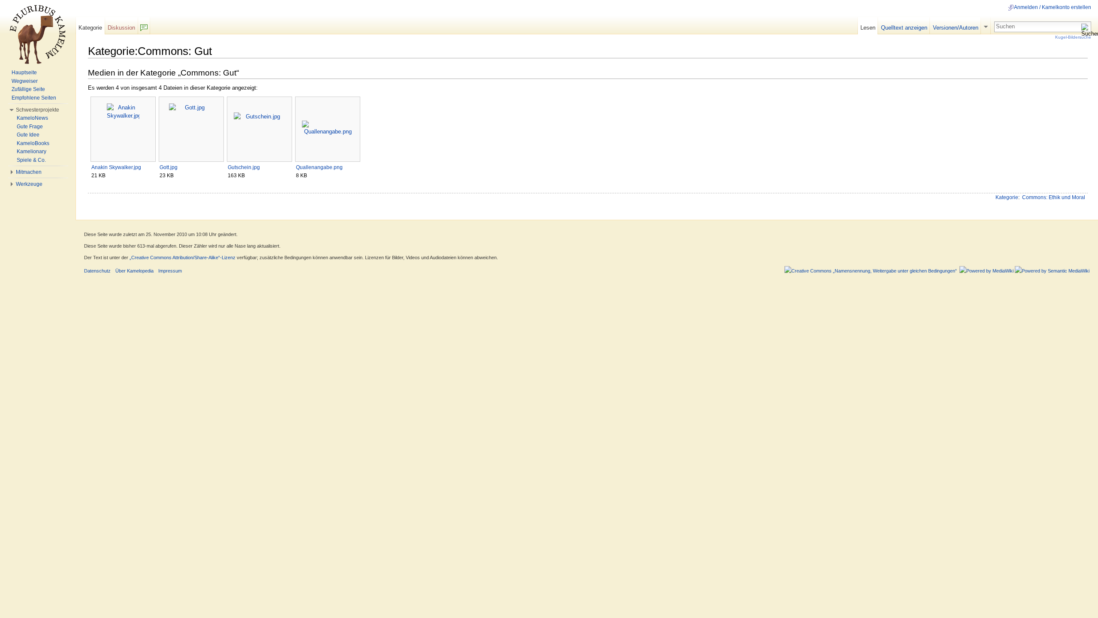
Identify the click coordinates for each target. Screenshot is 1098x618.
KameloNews (32, 118)
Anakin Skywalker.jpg (116, 167)
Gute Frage (30, 127)
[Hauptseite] (37, 34)
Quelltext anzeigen (904, 27)
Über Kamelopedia (134, 270)
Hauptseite (24, 73)
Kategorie (1006, 197)
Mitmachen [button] (29, 172)
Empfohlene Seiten (34, 98)
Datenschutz (97, 270)
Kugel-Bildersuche (1073, 37)
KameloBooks (33, 143)
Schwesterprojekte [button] (37, 110)
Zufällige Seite (28, 89)
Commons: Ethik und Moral (1053, 197)
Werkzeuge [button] (29, 184)
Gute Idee (28, 135)
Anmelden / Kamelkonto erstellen (1052, 7)
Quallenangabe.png (319, 167)
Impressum (170, 270)
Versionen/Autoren (955, 27)
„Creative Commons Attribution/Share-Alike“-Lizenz (182, 257)
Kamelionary (31, 151)
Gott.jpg (169, 167)
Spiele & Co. (31, 160)
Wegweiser (25, 81)
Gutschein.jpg (244, 167)
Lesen (867, 27)
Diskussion (121, 27)
